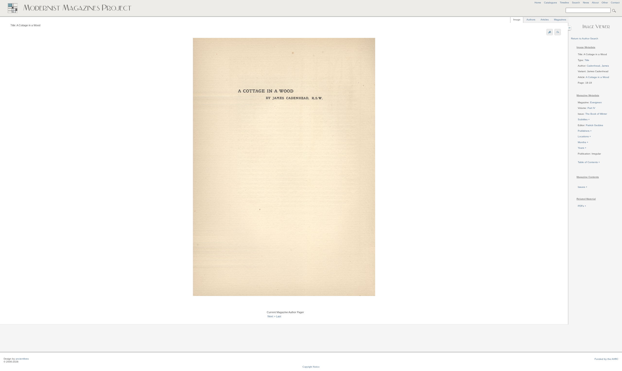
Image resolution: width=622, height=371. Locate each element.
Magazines (560, 19)
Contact (615, 2)
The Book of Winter (596, 113)
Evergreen (596, 102)
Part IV (591, 108)
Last (278, 316)
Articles (545, 19)
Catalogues (550, 2)
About (595, 2)
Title (587, 60)
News (586, 2)
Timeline (564, 2)
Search (576, 2)
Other (605, 2)
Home (538, 2)
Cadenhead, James (598, 65)
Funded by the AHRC (606, 359)
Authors (531, 19)
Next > (271, 316)
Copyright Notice (311, 367)
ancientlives (22, 358)
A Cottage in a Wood (597, 77)
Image (516, 19)
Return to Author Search (584, 38)
